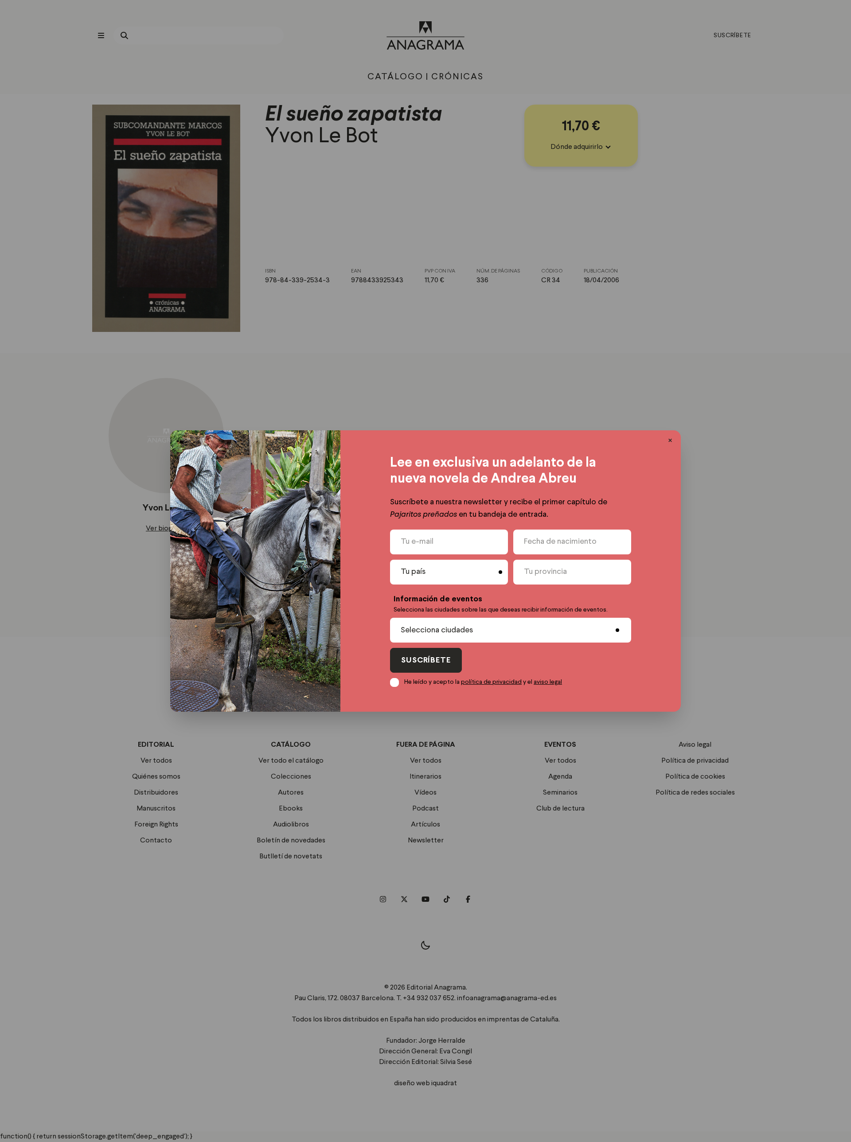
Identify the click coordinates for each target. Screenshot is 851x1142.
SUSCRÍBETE (426, 660)
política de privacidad (491, 682)
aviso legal (548, 682)
